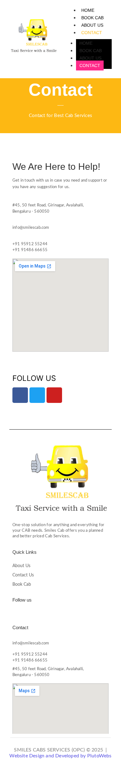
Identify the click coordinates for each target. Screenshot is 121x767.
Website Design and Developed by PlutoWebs (60, 755)
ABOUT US (92, 25)
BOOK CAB (92, 17)
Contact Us (23, 575)
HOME (87, 10)
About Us (21, 566)
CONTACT (91, 32)
